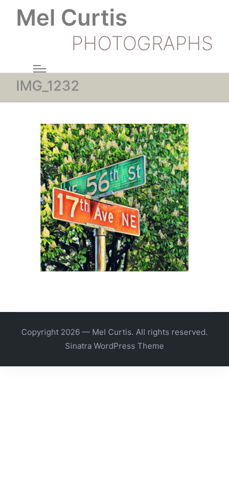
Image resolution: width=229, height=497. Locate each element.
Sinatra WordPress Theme (114, 346)
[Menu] (39, 69)
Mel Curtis (71, 17)
